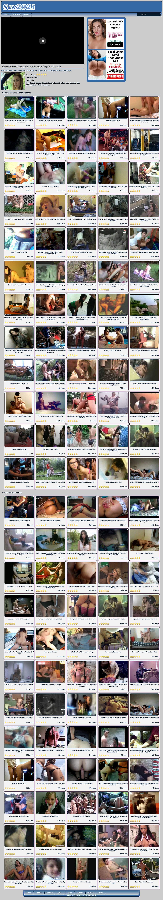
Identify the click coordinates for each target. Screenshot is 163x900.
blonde (39, 85)
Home (6, 14)
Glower (38, 83)
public (63, 83)
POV (27, 85)
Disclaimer (49, 892)
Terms (29, 892)
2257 (59, 892)
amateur (73, 83)
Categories (26, 14)
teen (78, 83)
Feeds (70, 892)
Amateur (36, 77)
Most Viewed (17, 14)
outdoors (33, 85)
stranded (56, 83)
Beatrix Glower (47, 83)
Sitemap (80, 892)
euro (67, 83)
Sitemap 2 (90, 892)
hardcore (46, 85)
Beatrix (32, 83)
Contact (100, 892)
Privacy (39, 892)
